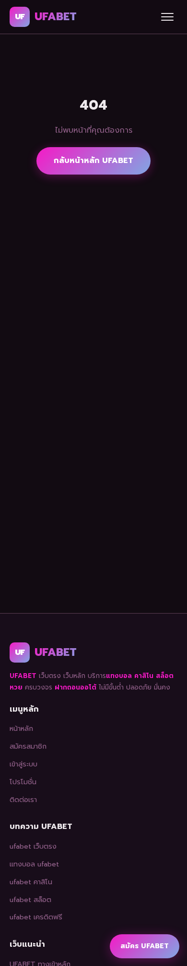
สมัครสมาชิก (28, 746)
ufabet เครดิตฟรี (36, 917)
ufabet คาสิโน (31, 882)
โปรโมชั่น (23, 782)
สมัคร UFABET (144, 946)
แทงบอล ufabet (34, 864)
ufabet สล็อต (30, 899)
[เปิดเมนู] (167, 17)
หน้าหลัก (21, 728)
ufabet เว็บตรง (33, 846)
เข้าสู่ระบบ (23, 764)
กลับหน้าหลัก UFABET (93, 160)
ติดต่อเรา (23, 799)
